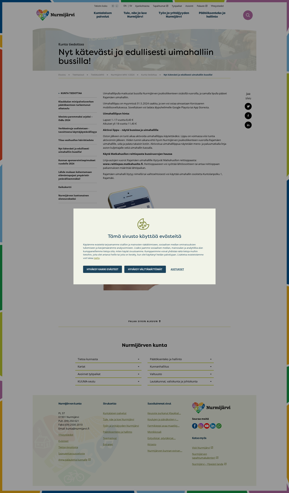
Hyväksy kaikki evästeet (102, 269)
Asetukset (177, 269)
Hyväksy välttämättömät (145, 269)
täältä (96, 258)
